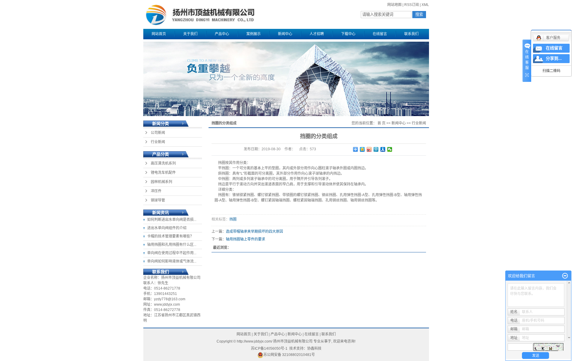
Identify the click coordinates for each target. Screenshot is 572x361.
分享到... (554, 58)
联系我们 (411, 34)
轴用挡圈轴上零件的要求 (245, 239)
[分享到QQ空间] (362, 149)
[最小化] (565, 276)
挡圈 (233, 219)
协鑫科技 (314, 348)
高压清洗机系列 (163, 163)
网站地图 (394, 5)
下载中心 (348, 34)
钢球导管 (158, 200)
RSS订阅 (411, 5)
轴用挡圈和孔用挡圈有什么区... (171, 245)
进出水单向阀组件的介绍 (166, 228)
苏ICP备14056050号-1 (269, 348)
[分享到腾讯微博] (376, 149)
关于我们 (190, 34)
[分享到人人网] (383, 149)
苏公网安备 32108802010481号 (289, 355)
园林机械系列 (161, 182)
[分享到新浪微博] (369, 149)
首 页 (381, 123)
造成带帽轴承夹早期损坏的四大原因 (254, 231)
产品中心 (222, 34)
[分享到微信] (389, 149)
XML (425, 5)
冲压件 (156, 191)
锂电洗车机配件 (163, 173)
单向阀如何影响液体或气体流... (171, 261)
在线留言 (380, 34)
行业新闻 (158, 142)
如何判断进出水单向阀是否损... (171, 220)
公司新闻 (158, 133)
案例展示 (253, 34)
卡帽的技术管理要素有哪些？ (170, 236)
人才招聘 (317, 34)
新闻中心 (285, 34)
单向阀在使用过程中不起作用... (171, 253)
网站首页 (159, 34)
